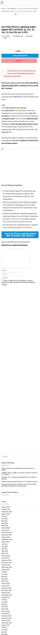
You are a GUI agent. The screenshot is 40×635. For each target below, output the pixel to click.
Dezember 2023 (6, 560)
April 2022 (4, 607)
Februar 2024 (5, 556)
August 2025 (5, 514)
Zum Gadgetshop (20, 56)
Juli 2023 (4, 572)
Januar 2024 (5, 558)
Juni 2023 (4, 574)
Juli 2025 (4, 516)
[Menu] (2, 2)
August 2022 (5, 597)
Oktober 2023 (5, 565)
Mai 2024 (4, 549)
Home (3, 8)
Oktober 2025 (5, 509)
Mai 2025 (4, 521)
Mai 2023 (4, 576)
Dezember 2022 (6, 588)
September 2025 (6, 512)
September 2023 (6, 567)
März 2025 (4, 525)
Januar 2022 (5, 613)
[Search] (37, 2)
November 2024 (6, 535)
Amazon (5, 38)
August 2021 (5, 625)
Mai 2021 (4, 632)
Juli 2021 (4, 627)
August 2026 (5, 507)
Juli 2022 (4, 600)
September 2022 (6, 595)
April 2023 (4, 579)
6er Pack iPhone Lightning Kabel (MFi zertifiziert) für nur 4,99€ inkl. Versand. (19, 85)
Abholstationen (32, 119)
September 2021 (6, 623)
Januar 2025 (5, 530)
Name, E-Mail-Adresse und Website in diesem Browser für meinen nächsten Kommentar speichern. (18, 281)
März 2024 (4, 553)
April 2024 (4, 551)
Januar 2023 (5, 586)
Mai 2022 (4, 604)
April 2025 (4, 523)
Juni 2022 (4, 602)
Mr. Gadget (7, 36)
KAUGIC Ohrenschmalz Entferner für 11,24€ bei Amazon (19, 482)
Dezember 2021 (6, 616)
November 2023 (6, 563)
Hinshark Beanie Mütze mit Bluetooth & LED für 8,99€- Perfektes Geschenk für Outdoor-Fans (18, 485)
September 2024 (6, 539)
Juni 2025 (4, 519)
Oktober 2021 (5, 620)
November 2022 (6, 590)
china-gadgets (11, 8)
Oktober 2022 (5, 593)
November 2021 (6, 618)
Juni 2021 (4, 630)
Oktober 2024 (5, 537)
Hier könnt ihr (19, 124)
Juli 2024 (4, 544)
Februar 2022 (5, 611)
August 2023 (5, 569)
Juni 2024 (4, 546)
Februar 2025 (5, 528)
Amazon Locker (9, 119)
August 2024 (5, 542)
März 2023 (4, 581)
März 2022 (4, 609)
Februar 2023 (5, 583)
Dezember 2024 (6, 532)
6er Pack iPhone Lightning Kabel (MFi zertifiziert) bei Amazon (20, 234)
